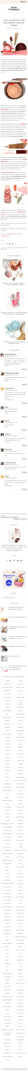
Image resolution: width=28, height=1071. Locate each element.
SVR (21, 986)
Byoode (7, 744)
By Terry (20, 740)
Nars (7, 940)
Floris (20, 813)
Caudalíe (7, 754)
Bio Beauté (7, 724)
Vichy (20, 1046)
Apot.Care (7, 694)
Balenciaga (20, 707)
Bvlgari (7, 740)
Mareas (6, 407)
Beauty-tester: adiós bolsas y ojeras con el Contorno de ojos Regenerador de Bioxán (18, 667)
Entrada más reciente (10, 517)
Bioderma (7, 727)
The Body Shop (20, 1030)
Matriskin (21, 916)
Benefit (7, 720)
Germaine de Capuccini (7, 823)
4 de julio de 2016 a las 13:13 (11, 478)
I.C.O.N (7, 843)
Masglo (7, 916)
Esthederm (7, 807)
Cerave (7, 757)
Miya (20, 926)
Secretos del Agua (7, 996)
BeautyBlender (20, 714)
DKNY (7, 774)
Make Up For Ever (7, 907)
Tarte (7, 1026)
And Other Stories (7, 687)
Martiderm (7, 913)
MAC (20, 903)
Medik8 (7, 923)
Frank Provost (20, 817)
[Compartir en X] (9, 244)
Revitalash (7, 976)
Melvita (20, 923)
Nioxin (20, 946)
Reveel (21, 973)
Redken (21, 970)
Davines (7, 777)
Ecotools (20, 793)
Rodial (7, 983)
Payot (7, 960)
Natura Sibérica (7, 943)
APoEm (21, 680)
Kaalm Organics (7, 863)
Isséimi (21, 847)
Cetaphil (20, 757)
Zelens (21, 1056)
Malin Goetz (20, 907)
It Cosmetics (7, 850)
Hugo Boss (20, 840)
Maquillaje (4, 249)
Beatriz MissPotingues (10, 354)
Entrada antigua (19, 519)
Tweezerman (20, 1039)
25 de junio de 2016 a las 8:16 (11, 435)
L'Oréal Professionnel (7, 883)
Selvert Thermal (7, 1000)
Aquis (20, 694)
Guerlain (20, 830)
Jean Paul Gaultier (20, 850)
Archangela (7, 697)
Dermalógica (20, 777)
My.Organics (7, 933)
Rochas (20, 980)
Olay (7, 956)
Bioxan (7, 730)
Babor (20, 704)
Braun (7, 737)
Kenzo (20, 863)
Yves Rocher (7, 1053)
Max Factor (7, 920)
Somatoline (7, 1020)
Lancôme (7, 890)
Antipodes (7, 690)
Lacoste (20, 887)
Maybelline (20, 920)
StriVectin (7, 1023)
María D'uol (20, 913)
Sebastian (21, 993)
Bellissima (21, 717)
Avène (7, 704)
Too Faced (21, 1036)
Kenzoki (7, 867)
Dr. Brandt (7, 784)
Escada (21, 800)
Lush (20, 900)
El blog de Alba (8, 449)
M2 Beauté (7, 903)
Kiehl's (7, 870)
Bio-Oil (21, 724)
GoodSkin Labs (7, 830)
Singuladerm (20, 1010)
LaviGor (20, 890)
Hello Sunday (7, 837)
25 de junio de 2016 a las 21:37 (11, 451)
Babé (7, 707)
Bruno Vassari (20, 737)
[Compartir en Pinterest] (12, 244)
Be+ (7, 714)
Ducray (21, 790)
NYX (7, 936)
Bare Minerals (7, 710)
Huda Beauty (7, 840)
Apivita (21, 690)
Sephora (20, 1003)
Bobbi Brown (20, 730)
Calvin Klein (7, 747)
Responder (24, 369)
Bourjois (20, 734)
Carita (7, 750)
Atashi (7, 700)
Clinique (20, 767)
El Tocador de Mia (9, 388)
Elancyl (7, 797)
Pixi (7, 966)
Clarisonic (7, 767)
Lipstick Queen (7, 897)
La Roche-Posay (7, 887)
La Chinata (21, 883)
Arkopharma (20, 697)
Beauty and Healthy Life (10, 1069)
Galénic (7, 820)
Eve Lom (20, 810)
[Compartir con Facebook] (7, 244)
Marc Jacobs (7, 910)
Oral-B (21, 956)
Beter (20, 720)
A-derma (7, 680)
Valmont (7, 1046)
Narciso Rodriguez (20, 936)
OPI (21, 953)
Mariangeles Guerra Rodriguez (12, 373)
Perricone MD (21, 960)
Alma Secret (7, 684)
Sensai (21, 1000)
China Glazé (20, 760)
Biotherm (20, 727)
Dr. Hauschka (21, 784)
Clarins (9, 247)
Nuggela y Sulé (20, 950)
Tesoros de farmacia (7, 1030)
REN (21, 966)
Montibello (7, 930)
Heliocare (21, 833)
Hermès (20, 837)
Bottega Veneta (7, 734)
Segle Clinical (21, 996)
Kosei (7, 877)
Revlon (21, 976)
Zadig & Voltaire (7, 1056)
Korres (21, 873)
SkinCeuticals (7, 1016)
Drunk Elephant (7, 790)
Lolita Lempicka (7, 900)
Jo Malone (21, 853)
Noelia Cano (8, 434)
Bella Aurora (7, 717)
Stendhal (20, 1020)
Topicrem (7, 1039)
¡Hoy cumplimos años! (14, 656)
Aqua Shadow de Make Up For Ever (17, 646)
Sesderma (20, 1006)
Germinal (20, 823)
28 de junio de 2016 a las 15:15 (11, 464)
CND (20, 744)
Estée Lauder (20, 807)
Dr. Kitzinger (7, 787)
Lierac (20, 893)
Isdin (20, 843)
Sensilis (7, 1003)
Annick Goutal (20, 687)
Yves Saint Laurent (20, 1053)
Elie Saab (20, 797)
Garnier (20, 820)
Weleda (7, 1049)
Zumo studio (23, 1069)
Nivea (7, 950)
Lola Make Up (20, 897)
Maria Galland (20, 910)
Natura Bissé (20, 940)
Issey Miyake (7, 847)
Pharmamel (7, 963)
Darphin (20, 774)
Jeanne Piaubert (7, 853)
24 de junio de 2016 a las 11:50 (11, 390)
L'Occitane (7, 880)
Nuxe (7, 953)
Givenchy (20, 827)
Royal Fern (7, 986)
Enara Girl (7, 420)
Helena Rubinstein (7, 833)
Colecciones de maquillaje (19, 247)
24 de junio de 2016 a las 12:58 (11, 409)
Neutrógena (20, 943)
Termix (21, 1026)
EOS (7, 793)
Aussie (21, 700)
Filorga (7, 813)
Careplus (20, 747)
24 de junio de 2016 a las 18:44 (11, 422)
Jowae (7, 857)
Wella (20, 1049)
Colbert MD (7, 770)
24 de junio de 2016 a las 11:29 (11, 356)
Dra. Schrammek (20, 787)
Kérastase (21, 877)
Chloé (7, 764)
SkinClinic (21, 1016)
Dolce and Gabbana (20, 780)
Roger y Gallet (20, 983)
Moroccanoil (21, 930)
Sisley (7, 1013)
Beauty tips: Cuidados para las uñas (17, 617)
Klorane (7, 873)
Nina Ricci (7, 946)
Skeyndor (20, 1013)
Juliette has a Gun (7, 860)
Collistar (20, 770)
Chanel (7, 760)
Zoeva (7, 1059)
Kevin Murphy (21, 867)
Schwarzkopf (21, 990)
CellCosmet (20, 754)
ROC (7, 970)
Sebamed (7, 993)
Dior (7, 780)
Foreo (7, 817)
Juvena (21, 860)
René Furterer (7, 973)
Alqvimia (20, 684)
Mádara (20, 933)
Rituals (7, 980)
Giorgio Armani (7, 827)
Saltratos (7, 990)
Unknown (7, 476)
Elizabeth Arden (7, 800)
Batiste (21, 710)
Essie (20, 803)
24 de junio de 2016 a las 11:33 (11, 375)
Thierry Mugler (20, 1033)
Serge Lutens (7, 1006)
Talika (20, 1023)
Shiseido (7, 1010)
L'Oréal (21, 880)
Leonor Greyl (7, 893)
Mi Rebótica (7, 926)
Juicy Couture (21, 857)
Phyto (20, 963)
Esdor (7, 803)
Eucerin (7, 810)
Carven (21, 750)
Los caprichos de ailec (10, 462)
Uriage (21, 1043)
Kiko (20, 870)
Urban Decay (7, 1043)
